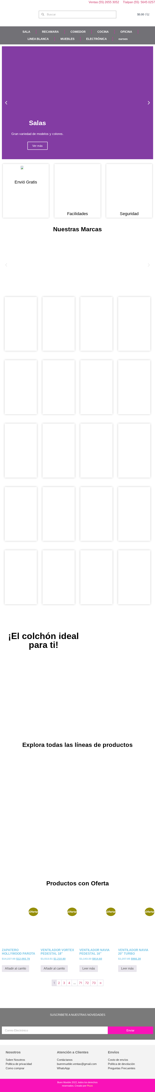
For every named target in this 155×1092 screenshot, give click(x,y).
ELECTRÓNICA (96, 38)
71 (80, 983)
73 (94, 983)
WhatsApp (63, 1068)
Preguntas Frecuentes (121, 1068)
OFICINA (126, 31)
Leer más (88, 968)
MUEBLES (67, 38)
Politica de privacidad (19, 1063)
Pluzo (90, 1085)
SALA (26, 31)
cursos (123, 38)
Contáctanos (65, 1059)
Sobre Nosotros (15, 1059)
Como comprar (15, 1068)
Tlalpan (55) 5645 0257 (139, 2)
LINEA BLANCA (38, 38)
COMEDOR (78, 31)
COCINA (103, 31)
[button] (6, 102)
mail (5, 1025)
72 (87, 983)
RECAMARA (50, 31)
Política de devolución (121, 1063)
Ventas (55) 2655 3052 (104, 2)
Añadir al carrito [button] (15, 968)
